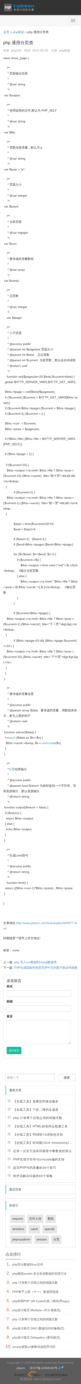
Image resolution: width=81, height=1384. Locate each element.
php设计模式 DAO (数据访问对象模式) (38, 1328)
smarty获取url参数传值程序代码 (33, 1346)
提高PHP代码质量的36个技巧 (34, 1167)
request (17, 1218)
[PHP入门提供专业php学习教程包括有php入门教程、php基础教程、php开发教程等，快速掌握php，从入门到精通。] (20, 7)
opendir (49, 1229)
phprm (20, 1368)
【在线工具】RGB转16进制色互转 (38, 1134)
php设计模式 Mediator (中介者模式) (36, 1310)
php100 (16, 50)
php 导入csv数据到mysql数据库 (35, 962)
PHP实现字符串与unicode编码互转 (39, 1159)
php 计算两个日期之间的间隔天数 (37, 1117)
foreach (10, 737)
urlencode (48, 743)
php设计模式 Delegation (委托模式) (36, 1337)
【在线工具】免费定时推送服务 (36, 1101)
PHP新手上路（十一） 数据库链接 (35, 1291)
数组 (51, 1218)
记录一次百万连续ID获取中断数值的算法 (42, 1151)
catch (34, 1229)
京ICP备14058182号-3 (45, 1368)
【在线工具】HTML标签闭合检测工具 (40, 1126)
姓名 (10, 986)
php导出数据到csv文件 (27, 1264)
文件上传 (35, 1218)
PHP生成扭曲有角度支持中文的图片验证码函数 (46, 967)
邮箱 (10, 1001)
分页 (13, 333)
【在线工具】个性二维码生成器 (36, 1109)
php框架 (18, 32)
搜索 (67, 1077)
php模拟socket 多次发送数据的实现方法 (39, 1273)
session (42, 1239)
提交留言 (14, 1050)
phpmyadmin (21, 1239)
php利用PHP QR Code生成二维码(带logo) (40, 1301)
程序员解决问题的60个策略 (33, 1176)
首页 (6, 32)
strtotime (18, 1229)
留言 (10, 1016)
